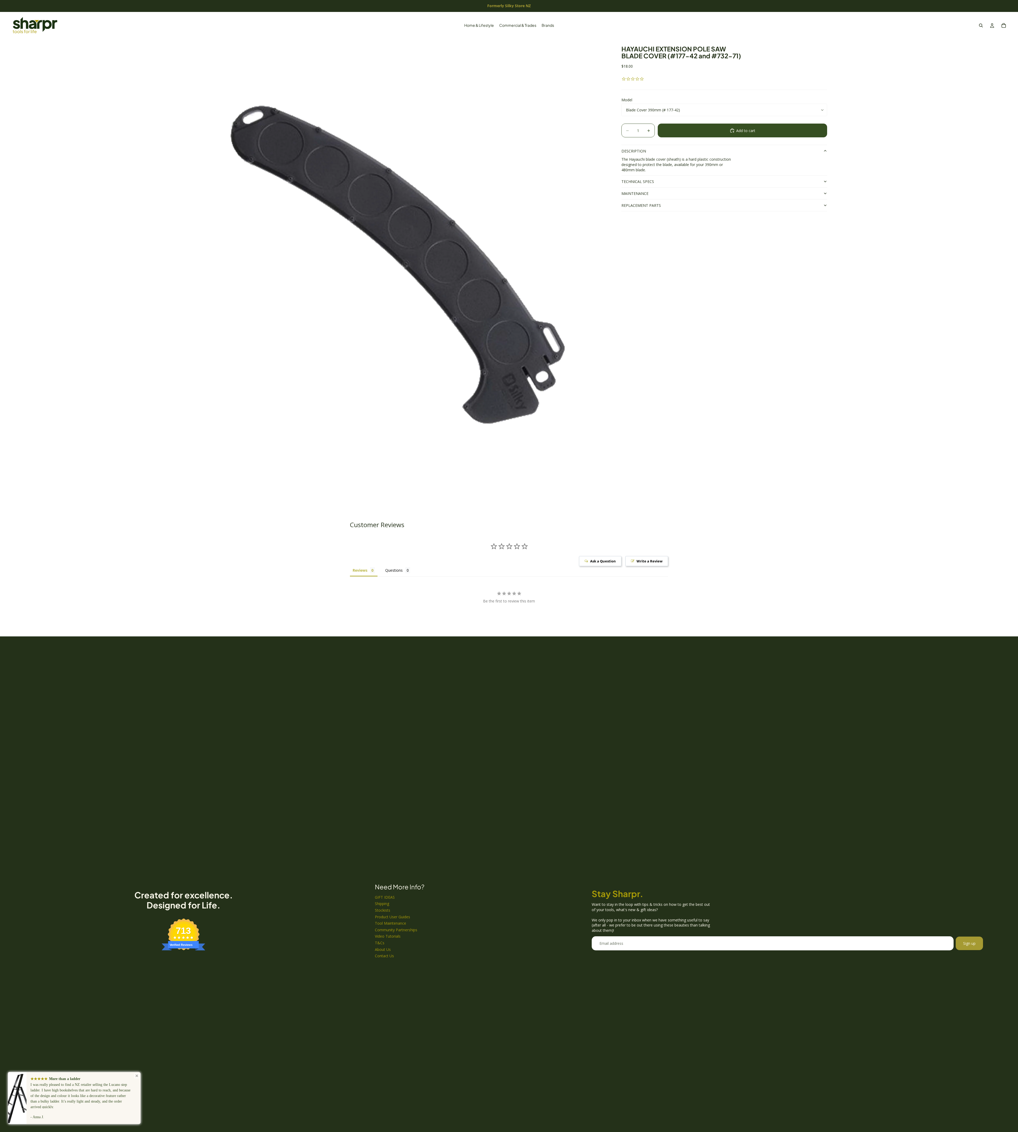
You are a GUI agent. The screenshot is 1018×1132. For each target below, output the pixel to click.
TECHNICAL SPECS (637, 181)
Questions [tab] (394, 570)
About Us (383, 949)
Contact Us (384, 955)
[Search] (981, 25)
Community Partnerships (396, 929)
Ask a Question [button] (603, 561)
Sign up (969, 943)
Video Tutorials (388, 936)
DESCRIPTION (633, 151)
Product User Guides (392, 916)
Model (626, 99)
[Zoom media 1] (400, 267)
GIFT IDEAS (385, 897)
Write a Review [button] (649, 561)
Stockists (382, 910)
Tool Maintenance (390, 923)
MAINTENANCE (634, 193)
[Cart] (1004, 25)
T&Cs (379, 942)
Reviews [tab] (360, 570)
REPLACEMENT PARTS (641, 205)
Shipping (382, 903)
